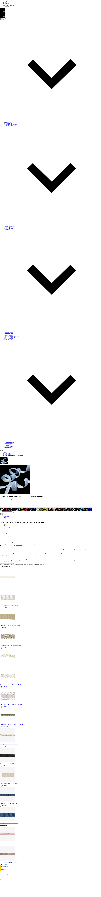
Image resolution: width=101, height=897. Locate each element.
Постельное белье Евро (9, 123)
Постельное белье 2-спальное (11, 124)
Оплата (4, 518)
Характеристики (6, 516)
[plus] (13, 512)
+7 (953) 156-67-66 (4, 890)
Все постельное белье (9, 122)
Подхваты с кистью (9, 227)
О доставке (5, 1)
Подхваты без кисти (9, 228)
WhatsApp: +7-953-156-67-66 (8, 5)
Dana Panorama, (17, 504)
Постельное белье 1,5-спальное (11, 126)
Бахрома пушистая (9, 338)
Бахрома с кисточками (9, 329)
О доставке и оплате (18, 545)
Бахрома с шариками (9, 333)
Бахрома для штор (8, 327)
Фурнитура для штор (9, 447)
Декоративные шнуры (9, 442)
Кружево (7, 445)
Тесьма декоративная (9, 438)
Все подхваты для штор (10, 226)
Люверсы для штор (9, 443)
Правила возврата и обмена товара (7, 563)
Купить (2, 513)
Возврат (4, 519)
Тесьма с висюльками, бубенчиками (12, 336)
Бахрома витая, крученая (10, 337)
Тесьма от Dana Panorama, (9, 504)
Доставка (4, 517)
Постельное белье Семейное (10, 125)
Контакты (5, 2)
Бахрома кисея (8, 334)
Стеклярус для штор (9, 332)
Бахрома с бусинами (9, 335)
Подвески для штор (9, 446)
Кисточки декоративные (10, 441)
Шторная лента (8, 437)
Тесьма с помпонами (9, 331)
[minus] (0, 512)
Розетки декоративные (9, 444)
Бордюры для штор (9, 439)
